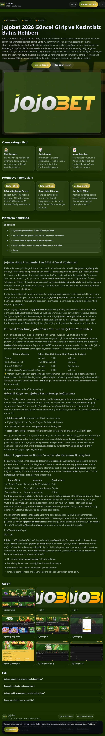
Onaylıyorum (11, 729)
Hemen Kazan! (88, 4)
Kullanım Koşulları (85, 716)
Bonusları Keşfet (62, 64)
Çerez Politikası (66, 716)
